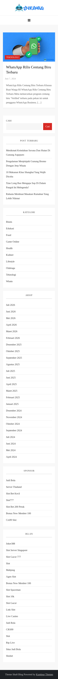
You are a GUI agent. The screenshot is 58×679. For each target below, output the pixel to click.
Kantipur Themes (44, 674)
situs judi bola (13, 649)
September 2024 (14, 430)
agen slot (11, 576)
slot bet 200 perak (15, 506)
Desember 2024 (13, 410)
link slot (10, 609)
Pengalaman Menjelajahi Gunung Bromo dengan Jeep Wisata (26, 163)
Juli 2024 (10, 437)
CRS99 (9, 629)
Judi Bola (10, 480)
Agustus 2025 (13, 364)
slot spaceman (13, 590)
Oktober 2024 (13, 424)
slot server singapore (16, 550)
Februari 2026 (13, 338)
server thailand (14, 487)
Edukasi (10, 228)
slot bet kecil (13, 493)
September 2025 (14, 357)
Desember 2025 (13, 344)
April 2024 (11, 457)
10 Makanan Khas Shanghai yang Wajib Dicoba (26, 174)
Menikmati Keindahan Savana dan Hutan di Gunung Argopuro (28, 152)
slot (8, 563)
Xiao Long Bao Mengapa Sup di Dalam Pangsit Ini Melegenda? (26, 185)
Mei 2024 (10, 450)
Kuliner (9, 255)
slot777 (10, 500)
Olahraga (10, 268)
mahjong (10, 570)
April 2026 (11, 324)
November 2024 (14, 417)
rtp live (10, 642)
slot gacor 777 (13, 557)
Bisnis (9, 222)
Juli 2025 (10, 371)
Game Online (12, 241)
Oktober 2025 (13, 351)
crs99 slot (11, 520)
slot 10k (10, 596)
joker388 (10, 543)
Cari (9, 121)
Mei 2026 (10, 318)
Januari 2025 (12, 404)
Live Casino (12, 616)
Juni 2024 (11, 443)
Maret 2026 (11, 331)
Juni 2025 (11, 377)
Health (9, 248)
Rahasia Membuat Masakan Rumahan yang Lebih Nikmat (27, 196)
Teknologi (12, 57)
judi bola (10, 623)
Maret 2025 (11, 390)
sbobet (9, 656)
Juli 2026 (10, 305)
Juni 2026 (11, 311)
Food (8, 235)
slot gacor (11, 603)
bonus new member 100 (18, 513)
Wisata (9, 281)
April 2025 (11, 384)
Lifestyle (10, 261)
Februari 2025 (13, 397)
